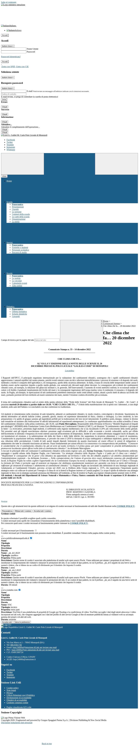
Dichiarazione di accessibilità (19, 698)
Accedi (5, 35)
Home (105, 321)
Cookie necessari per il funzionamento (17, 530)
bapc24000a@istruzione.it (35, 647)
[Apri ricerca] (116, 164)
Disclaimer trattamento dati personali (16, 722)
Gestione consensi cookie (17, 702)
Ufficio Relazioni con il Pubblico (21, 695)
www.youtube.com (9, 590)
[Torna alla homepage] (69, 135)
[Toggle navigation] (22, 164)
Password (31, 52)
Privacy (10, 693)
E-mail (29, 91)
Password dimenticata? (11, 56)
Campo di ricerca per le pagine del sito (17, 340)
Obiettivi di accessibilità (17, 700)
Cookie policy (13, 688)
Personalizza (7, 511)
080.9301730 (16, 645)
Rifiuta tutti (23, 511)
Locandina (69, 371)
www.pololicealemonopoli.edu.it (15, 538)
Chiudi (4, 107)
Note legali (11, 690)
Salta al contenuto (8, 2)
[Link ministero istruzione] (13, 5)
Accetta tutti (42, 511)
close (4, 176)
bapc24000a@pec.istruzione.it (35, 650)
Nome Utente (32, 49)
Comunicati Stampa (111, 323)
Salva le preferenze (22, 622)
